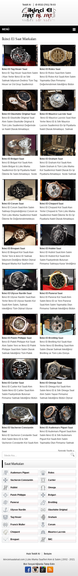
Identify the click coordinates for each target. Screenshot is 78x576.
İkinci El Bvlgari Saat (13, 158)
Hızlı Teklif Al (33, 553)
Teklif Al (26, 4)
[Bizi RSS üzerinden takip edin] (50, 570)
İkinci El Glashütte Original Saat (19, 114)
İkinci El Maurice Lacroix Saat (56, 114)
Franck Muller (17, 524)
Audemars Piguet (19, 472)
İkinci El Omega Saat (51, 382)
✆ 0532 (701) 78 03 (45, 4)
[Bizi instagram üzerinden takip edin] (35, 570)
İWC (50, 539)
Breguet (14, 539)
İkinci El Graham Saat (51, 158)
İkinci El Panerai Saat (51, 293)
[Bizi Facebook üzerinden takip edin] (28, 570)
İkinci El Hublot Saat (50, 248)
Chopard (15, 532)
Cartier (52, 480)
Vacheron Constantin (21, 480)
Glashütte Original (57, 509)
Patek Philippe (18, 495)
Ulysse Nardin (18, 509)
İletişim (48, 553)
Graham (52, 517)
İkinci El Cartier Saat (13, 382)
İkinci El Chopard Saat (51, 203)
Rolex (51, 472)
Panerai (14, 502)
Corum (51, 524)
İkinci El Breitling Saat (51, 338)
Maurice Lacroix (57, 532)
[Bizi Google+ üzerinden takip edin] (43, 570)
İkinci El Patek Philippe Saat (17, 338)
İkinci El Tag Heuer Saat (14, 69)
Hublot (13, 487)
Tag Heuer (15, 517)
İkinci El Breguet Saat (13, 248)
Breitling (52, 502)
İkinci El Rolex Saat (50, 69)
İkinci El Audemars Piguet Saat (56, 427)
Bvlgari (52, 495)
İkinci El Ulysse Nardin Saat (17, 293)
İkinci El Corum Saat (13, 203)
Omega (52, 487)
